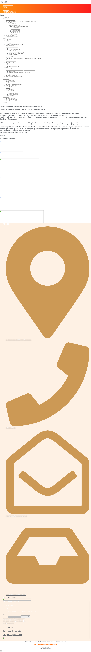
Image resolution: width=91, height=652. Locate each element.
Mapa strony (8, 627)
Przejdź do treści (4, 1)
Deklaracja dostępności (12, 631)
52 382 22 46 (6, 10)
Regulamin (2, 135)
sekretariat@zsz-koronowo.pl (9, 11)
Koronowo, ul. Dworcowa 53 (9, 12)
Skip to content (3, 2)
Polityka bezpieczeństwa (12, 635)
